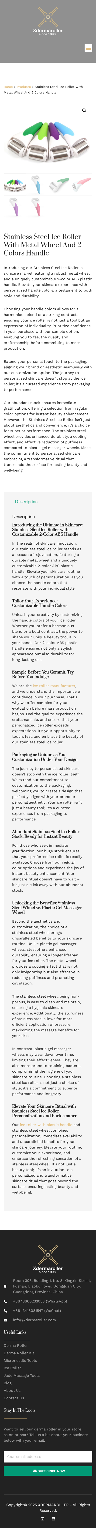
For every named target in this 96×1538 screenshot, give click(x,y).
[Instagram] (42, 1519)
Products (24, 87)
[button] (88, 48)
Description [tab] (26, 502)
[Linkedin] (53, 1519)
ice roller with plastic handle (46, 1125)
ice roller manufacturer (54, 686)
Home (8, 87)
